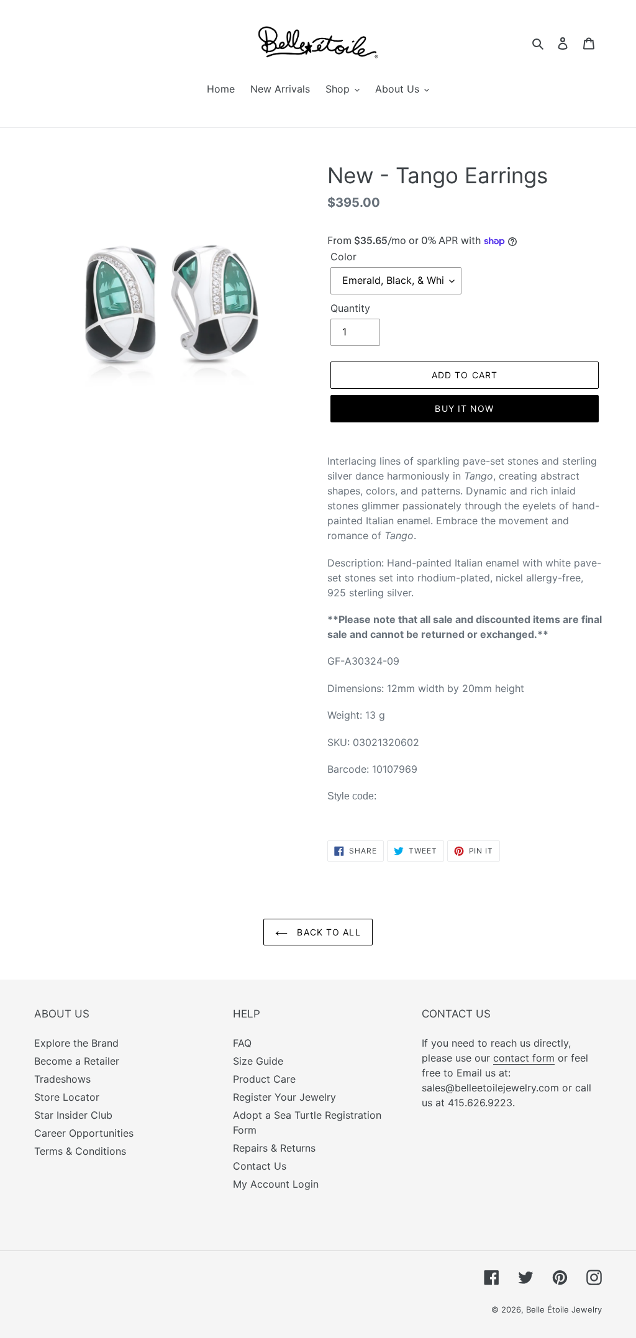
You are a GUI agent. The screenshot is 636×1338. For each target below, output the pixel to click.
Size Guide (258, 1061)
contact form (524, 1058)
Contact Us (259, 1166)
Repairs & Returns (274, 1148)
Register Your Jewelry (284, 1097)
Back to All (327, 932)
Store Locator (66, 1097)
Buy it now (464, 408)
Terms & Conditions (80, 1151)
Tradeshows (62, 1079)
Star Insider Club (73, 1115)
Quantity (350, 308)
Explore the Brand (76, 1043)
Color (343, 256)
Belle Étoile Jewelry (564, 1309)
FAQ (242, 1043)
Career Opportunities (84, 1133)
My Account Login (276, 1184)
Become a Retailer (76, 1061)
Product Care (264, 1079)
